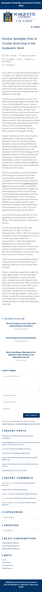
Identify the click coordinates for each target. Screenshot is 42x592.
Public (19, 59)
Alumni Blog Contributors (10, 546)
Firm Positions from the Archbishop (21, 338)
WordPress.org (7, 568)
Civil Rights (9, 59)
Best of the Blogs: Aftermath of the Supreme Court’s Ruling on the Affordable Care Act (21, 354)
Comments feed (7, 565)
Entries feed (6, 562)
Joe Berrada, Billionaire (19, 490)
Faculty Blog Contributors (10, 543)
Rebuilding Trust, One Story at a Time (14, 470)
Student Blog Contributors (11, 549)
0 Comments (10, 65)
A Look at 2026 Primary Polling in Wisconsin (16, 449)
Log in (4, 560)
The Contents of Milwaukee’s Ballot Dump (16, 453)
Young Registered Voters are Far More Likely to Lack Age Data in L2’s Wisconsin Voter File (20, 443)
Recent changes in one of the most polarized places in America (21, 325)
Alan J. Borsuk (10, 55)
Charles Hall (6, 490)
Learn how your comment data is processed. (21, 424)
